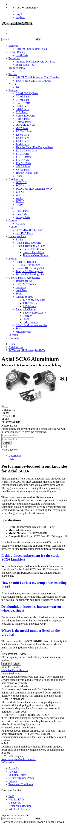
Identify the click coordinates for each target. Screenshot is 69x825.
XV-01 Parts (23, 169)
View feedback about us (14, 670)
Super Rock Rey (25, 64)
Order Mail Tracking (19, 805)
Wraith (19, 198)
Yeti (18, 194)
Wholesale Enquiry (19, 809)
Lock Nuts (21, 290)
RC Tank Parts (24, 131)
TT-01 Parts (22, 153)
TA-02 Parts (22, 137)
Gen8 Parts (22, 55)
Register (20, 17)
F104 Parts (22, 112)
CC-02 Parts (22, 96)
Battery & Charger (26, 309)
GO (38, 39)
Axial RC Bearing (26, 261)
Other (19, 175)
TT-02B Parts (23, 163)
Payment (13, 771)
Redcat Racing (16, 51)
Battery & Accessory (34, 312)
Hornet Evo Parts (25, 115)
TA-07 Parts (22, 140)
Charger (27, 315)
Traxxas (12, 74)
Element (13, 45)
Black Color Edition (34, 249)
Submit (6, 443)
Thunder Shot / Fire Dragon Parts (34, 147)
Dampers (21, 287)
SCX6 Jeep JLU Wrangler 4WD (34, 188)
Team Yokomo (16, 67)
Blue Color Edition (33, 252)
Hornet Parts (23, 118)
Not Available (9, 425)
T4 (17, 86)
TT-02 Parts (22, 160)
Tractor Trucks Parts (27, 172)
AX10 (19, 204)
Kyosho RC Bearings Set (30, 268)
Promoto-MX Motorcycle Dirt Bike (35, 61)
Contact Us (14, 802)
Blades (19, 239)
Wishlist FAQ (16, 799)
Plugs (26, 318)
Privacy (12, 781)
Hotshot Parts (23, 121)
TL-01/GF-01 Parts (26, 150)
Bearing (12, 258)
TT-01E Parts (23, 156)
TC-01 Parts (22, 144)
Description (14, 455)
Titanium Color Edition (35, 255)
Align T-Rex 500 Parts (28, 242)
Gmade (12, 220)
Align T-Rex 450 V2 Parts (30, 245)
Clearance (14, 337)
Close (16, 663)
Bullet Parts (22, 210)
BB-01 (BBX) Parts (27, 93)
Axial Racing (15, 179)
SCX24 (20, 185)
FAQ (11, 458)
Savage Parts (23, 217)
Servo (19, 328)
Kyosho (12, 226)
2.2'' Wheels (29, 306)
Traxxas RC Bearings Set (30, 274)
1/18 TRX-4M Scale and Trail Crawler (37, 77)
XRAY (12, 83)
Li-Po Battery (30, 322)
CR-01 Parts (22, 99)
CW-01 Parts (23, 102)
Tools (19, 293)
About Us (13, 768)
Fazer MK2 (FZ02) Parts (29, 229)
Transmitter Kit (24, 280)
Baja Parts (21, 214)
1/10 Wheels (30, 303)
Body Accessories (26, 283)
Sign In (6, 663)
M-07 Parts (22, 128)
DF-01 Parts (22, 106)
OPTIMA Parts (24, 233)
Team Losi (14, 58)
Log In (19, 14)
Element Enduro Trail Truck (31, 48)
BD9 (18, 71)
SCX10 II (21, 182)
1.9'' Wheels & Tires (34, 299)
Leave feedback (10, 673)
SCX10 (20, 201)
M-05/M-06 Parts (25, 125)
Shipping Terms (17, 774)
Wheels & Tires (24, 296)
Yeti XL (20, 191)
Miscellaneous (23, 331)
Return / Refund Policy (21, 777)
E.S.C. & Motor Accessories (31, 325)
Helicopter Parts (17, 236)
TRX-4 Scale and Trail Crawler (33, 80)
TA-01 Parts (22, 134)
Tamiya (12, 90)
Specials (13, 334)
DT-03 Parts (22, 109)
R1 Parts (20, 223)
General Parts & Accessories (24, 277)
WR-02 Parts (23, 166)
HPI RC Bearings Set (28, 264)
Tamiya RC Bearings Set (29, 271)
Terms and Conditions (20, 784)
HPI (10, 207)
